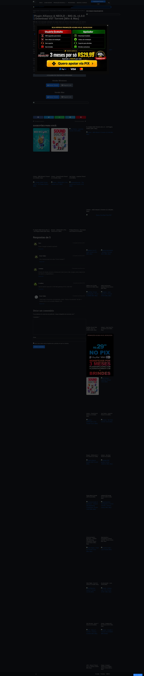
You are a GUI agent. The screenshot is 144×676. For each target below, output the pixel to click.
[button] (137, 675)
